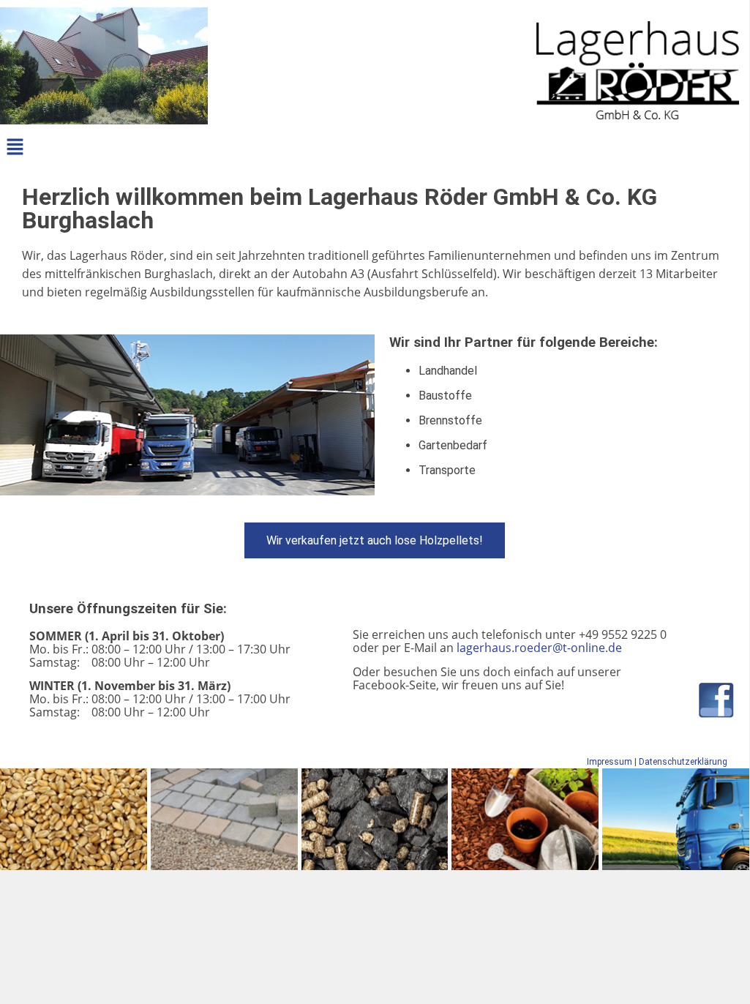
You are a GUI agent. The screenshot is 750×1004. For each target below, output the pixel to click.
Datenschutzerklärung (683, 762)
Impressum (609, 762)
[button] (14, 147)
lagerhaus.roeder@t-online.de (539, 648)
